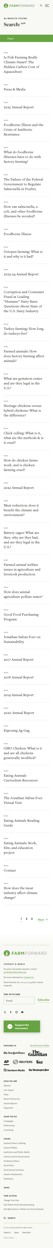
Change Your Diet (11, 1200)
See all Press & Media (39, 1045)
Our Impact (9, 1090)
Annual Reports (10, 1103)
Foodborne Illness (11, 1161)
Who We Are (10, 1081)
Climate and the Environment (17, 1156)
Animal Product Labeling (15, 1143)
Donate (16, 1232)
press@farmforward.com (15, 972)
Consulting (8, 1130)
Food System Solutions (14, 1170)
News (7, 1187)
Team (6, 1094)
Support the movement (22, 1026)
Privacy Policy (26, 1232)
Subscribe (43, 1000)
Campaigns (8, 1121)
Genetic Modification (13, 1174)
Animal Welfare (10, 1147)
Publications (9, 1125)
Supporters (8, 1107)
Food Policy (9, 1165)
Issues (7, 1139)
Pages (10, 38)
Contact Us (29, 977)
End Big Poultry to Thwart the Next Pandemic (24, 1209)
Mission (7, 1085)
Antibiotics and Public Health (17, 1152)
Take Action (10, 1196)
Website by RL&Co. (9, 1238)
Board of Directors (12, 1098)
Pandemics (8, 1178)
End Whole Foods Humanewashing (19, 1204)
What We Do (10, 1116)
